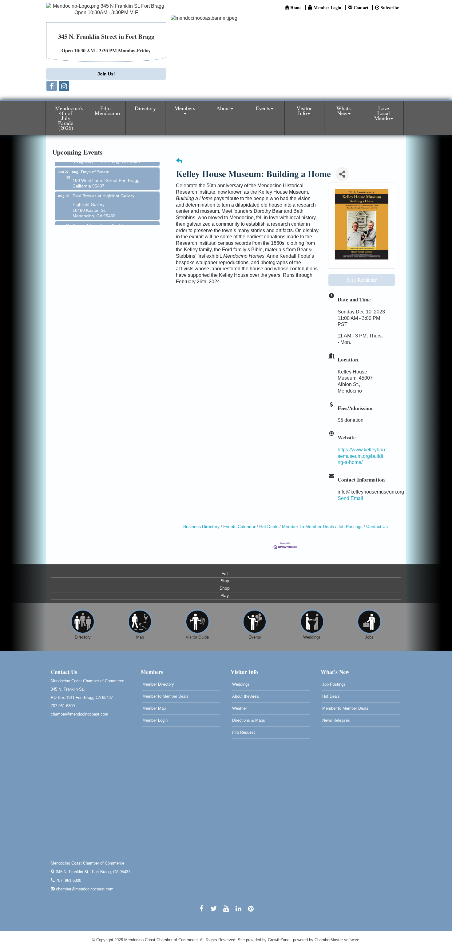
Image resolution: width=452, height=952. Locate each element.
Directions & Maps (248, 720)
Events (263, 108)
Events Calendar (239, 526)
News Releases (336, 720)
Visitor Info (304, 110)
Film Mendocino (107, 110)
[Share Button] (342, 174)
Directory (145, 108)
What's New (343, 110)
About (223, 108)
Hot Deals (268, 526)
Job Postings (350, 526)
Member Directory (158, 684)
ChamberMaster (329, 940)
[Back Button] (179, 161)
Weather (239, 708)
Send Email (350, 498)
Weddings (241, 684)
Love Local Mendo (382, 113)
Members (184, 108)
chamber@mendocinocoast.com (84, 889)
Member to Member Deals (165, 696)
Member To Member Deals (308, 526)
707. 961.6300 (68, 880)
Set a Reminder (362, 279)
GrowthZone (278, 940)
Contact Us (377, 526)
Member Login (155, 720)
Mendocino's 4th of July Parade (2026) (69, 117)
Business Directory (201, 526)
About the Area (245, 696)
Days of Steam (95, 164)
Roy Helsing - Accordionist (98, 218)
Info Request (243, 732)
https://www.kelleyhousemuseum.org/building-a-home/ (361, 456)
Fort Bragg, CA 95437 (93, 871)
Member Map (154, 708)
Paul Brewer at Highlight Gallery (103, 188)
